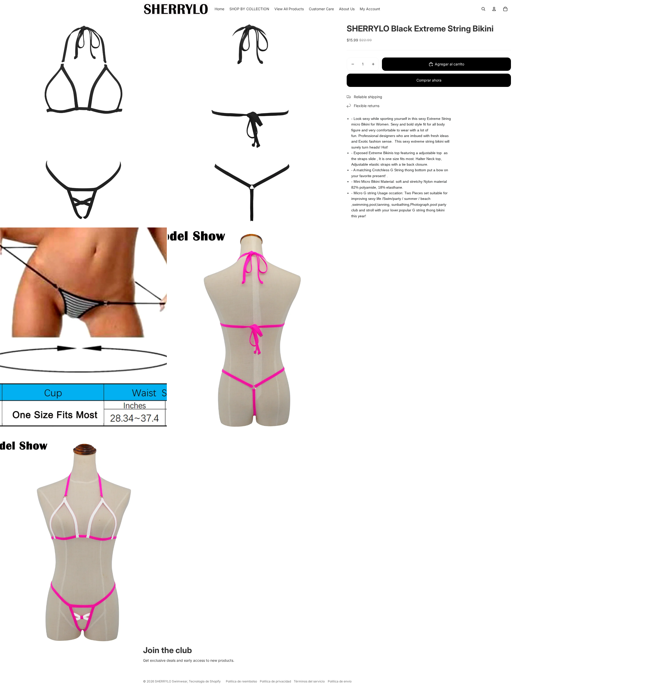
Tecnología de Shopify (205, 681)
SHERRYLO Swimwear (171, 681)
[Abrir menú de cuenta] (494, 9)
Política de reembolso (241, 681)
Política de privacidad (275, 681)
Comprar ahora (428, 80)
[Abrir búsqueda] (483, 9)
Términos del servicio (309, 681)
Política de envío (340, 681)
